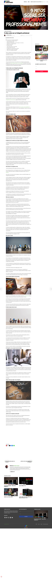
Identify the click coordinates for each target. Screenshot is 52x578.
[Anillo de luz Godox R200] (11, 492)
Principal (25, 1)
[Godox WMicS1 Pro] (26, 481)
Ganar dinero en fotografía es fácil (11, 43)
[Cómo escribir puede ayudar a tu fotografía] (1, 289)
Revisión (9, 484)
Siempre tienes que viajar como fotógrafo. (12, 49)
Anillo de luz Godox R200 (8, 496)
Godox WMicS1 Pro (22, 485)
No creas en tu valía (9, 45)
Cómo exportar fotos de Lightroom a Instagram (41, 52)
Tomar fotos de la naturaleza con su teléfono (41, 60)
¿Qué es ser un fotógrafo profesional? (12, 50)
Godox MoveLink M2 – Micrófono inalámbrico (10, 486)
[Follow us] (45, 1)
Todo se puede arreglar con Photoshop (12, 46)
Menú (29, 1)
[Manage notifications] (1, 576)
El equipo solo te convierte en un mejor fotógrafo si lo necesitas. (15, 42)
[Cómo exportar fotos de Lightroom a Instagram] (41, 48)
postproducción (26, 295)
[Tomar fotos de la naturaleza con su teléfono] (41, 56)
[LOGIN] (47, 1)
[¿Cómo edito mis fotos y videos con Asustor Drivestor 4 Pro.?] (26, 492)
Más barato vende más (10, 44)
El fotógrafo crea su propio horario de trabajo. (13, 48)
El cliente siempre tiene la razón (11, 47)
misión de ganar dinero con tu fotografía (17, 63)
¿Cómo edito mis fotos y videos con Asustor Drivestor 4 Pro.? (25, 497)
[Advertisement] (18, 435)
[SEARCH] (46, 1)
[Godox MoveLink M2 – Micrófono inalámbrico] (11, 481)
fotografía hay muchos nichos (10, 99)
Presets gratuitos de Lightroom (36, 1)
